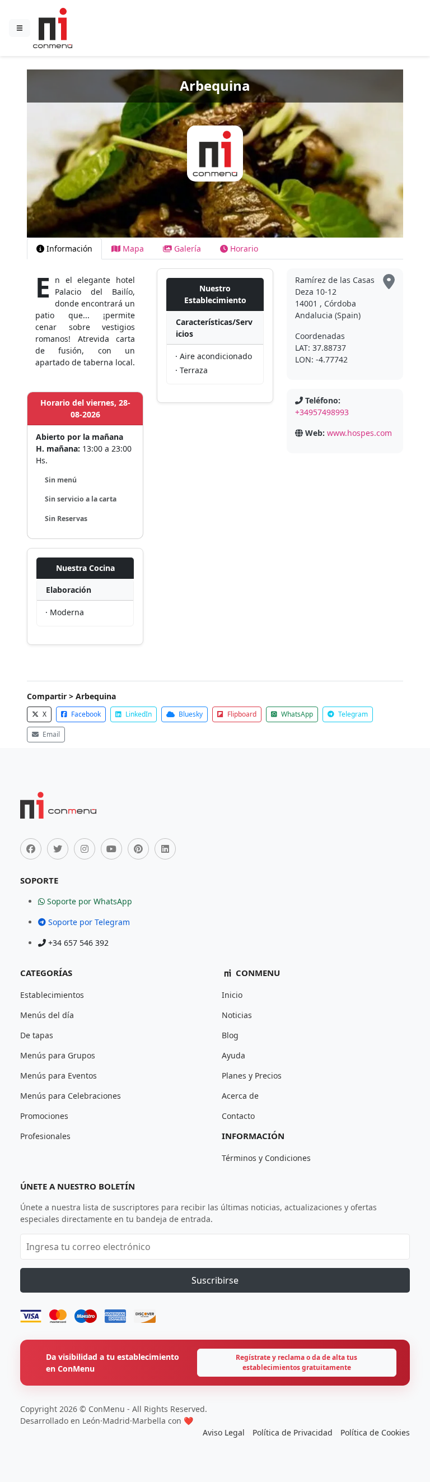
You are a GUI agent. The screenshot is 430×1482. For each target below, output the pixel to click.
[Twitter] (57, 849)
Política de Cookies (375, 1432)
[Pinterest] (138, 849)
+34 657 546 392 (77, 942)
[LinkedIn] (165, 849)
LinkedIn (138, 714)
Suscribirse (215, 1280)
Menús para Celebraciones (70, 1095)
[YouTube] (111, 849)
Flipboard (241, 714)
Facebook (85, 714)
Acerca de (240, 1095)
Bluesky (190, 714)
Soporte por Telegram (88, 922)
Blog (230, 1035)
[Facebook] (30, 849)
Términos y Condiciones (266, 1158)
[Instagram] (84, 849)
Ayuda (233, 1055)
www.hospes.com (359, 433)
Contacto (238, 1116)
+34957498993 (322, 412)
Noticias (237, 1015)
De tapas (36, 1035)
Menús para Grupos (57, 1055)
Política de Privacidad (293, 1432)
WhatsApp (296, 714)
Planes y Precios (252, 1075)
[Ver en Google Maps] (389, 282)
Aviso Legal (224, 1432)
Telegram (352, 714)
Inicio (232, 994)
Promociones (44, 1116)
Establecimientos (52, 994)
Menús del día (47, 1015)
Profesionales (45, 1136)
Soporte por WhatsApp (88, 901)
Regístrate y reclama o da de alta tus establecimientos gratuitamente (296, 1362)
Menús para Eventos (58, 1075)
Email (50, 734)
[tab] (64, 248)
